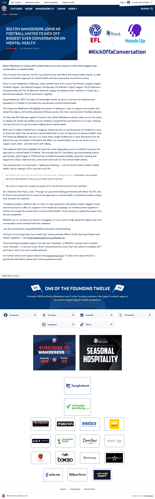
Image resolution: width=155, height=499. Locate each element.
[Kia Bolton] (40, 441)
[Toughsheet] (77, 385)
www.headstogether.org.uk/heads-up (46, 237)
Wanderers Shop (32, 2)
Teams (61, 8)
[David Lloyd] (90, 441)
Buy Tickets (16, 2)
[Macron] (65, 424)
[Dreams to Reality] (114, 458)
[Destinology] (90, 457)
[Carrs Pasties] (114, 424)
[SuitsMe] (53, 474)
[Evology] (114, 441)
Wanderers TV (44, 8)
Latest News (14, 14)
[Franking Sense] (40, 424)
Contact (63, 489)
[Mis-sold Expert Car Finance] (102, 475)
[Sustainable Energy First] (65, 441)
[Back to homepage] (4, 8)
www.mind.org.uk (54, 255)
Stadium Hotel (68, 2)
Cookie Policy (75, 489)
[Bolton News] (77, 474)
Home (5, 14)
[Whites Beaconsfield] (40, 458)
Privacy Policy (89, 489)
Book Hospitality (51, 2)
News (28, 8)
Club (4, 2)
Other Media (148, 496)
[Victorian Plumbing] (77, 407)
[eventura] (90, 424)
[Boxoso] (65, 457)
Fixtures (16, 8)
